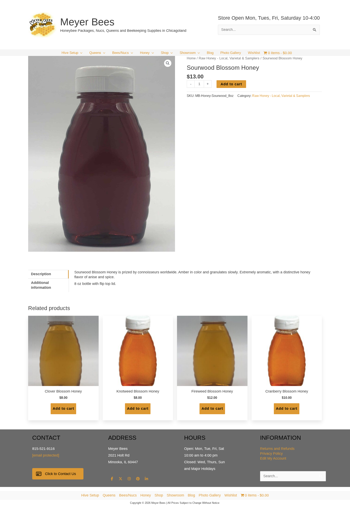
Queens (109, 495)
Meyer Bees (87, 22)
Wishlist (230, 495)
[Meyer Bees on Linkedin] (146, 478)
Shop (159, 495)
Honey (145, 495)
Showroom (175, 495)
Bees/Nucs (128, 495)
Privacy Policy (271, 453)
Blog (191, 495)
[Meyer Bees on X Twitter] (120, 478)
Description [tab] (41, 274)
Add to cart (231, 84)
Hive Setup (90, 495)
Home (191, 58)
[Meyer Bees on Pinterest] (137, 478)
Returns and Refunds (277, 449)
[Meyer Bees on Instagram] (129, 478)
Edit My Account (273, 458)
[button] (80, 53)
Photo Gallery (210, 495)
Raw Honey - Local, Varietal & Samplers (229, 58)
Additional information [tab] (41, 285)
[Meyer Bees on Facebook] (111, 478)
